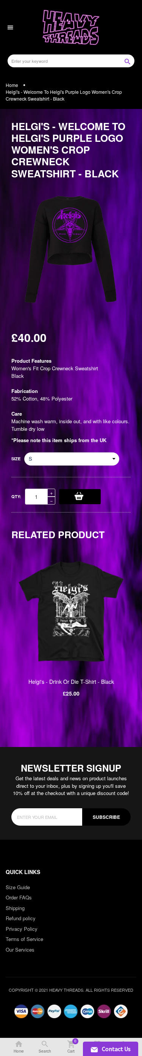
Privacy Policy (21, 928)
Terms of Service (24, 939)
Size (15, 458)
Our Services (20, 949)
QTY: (16, 496)
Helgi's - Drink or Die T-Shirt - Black (71, 681)
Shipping (15, 908)
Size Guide (18, 887)
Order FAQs (19, 897)
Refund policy (21, 918)
